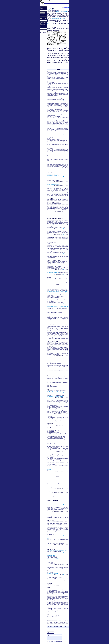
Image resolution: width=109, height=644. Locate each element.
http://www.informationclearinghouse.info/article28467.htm (53, 175)
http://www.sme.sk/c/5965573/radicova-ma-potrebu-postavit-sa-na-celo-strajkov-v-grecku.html (57, 291)
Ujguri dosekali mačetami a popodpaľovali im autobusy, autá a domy (60, 18)
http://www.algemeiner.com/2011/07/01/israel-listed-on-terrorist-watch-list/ (55, 396)
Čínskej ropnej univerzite (61, 12)
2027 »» (45, 18)
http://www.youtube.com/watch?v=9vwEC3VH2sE (52, 573)
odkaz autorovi (41, 8)
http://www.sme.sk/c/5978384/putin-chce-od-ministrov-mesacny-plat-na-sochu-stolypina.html (57, 550)
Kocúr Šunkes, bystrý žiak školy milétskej (42, 13)
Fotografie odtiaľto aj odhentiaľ (43, 14)
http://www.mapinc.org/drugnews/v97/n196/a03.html (52, 214)
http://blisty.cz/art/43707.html (61, 620)
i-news (40, 25)
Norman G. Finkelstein (42, 24)
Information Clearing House (43, 22)
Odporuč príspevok (67, 6)
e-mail (63, 176)
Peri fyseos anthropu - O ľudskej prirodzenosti (42, 12)
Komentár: (48, 635)
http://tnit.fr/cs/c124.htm (49, 469)
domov (40, 7)
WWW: (48, 632)
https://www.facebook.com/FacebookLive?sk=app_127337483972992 (54, 391)
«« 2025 (41, 18)
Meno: (48, 629)
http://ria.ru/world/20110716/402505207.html (51, 555)
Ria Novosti (41, 23)
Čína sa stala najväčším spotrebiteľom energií (62, 11)
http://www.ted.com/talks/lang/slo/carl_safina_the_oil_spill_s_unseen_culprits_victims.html (56, 584)
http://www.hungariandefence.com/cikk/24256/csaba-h (53, 272)
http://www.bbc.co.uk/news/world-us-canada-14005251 (53, 184)
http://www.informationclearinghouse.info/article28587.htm (53, 558)
